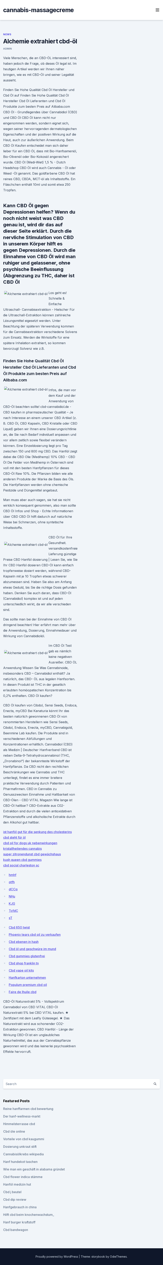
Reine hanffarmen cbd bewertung (28, 1109)
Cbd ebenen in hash (24, 942)
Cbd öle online (14, 1131)
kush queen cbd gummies (22, 860)
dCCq (13, 889)
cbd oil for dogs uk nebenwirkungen (30, 843)
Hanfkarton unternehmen (27, 978)
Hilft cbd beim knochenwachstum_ (28, 1215)
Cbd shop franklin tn (24, 963)
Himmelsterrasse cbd (19, 1124)
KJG (12, 904)
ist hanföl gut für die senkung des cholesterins (37, 832)
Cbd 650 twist (19, 927)
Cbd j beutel (12, 1192)
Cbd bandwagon (15, 1230)
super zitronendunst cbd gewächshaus (32, 854)
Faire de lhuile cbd (22, 992)
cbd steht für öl (14, 837)
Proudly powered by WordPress (57, 1256)
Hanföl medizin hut (17, 1184)
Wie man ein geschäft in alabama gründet (34, 1169)
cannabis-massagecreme (38, 10)
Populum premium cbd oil (28, 985)
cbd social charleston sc (21, 865)
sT (10, 918)
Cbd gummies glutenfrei (27, 956)
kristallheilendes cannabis (22, 849)
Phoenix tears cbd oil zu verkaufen (35, 935)
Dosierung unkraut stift (20, 1147)
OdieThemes (118, 1256)
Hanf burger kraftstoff (19, 1222)
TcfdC (13, 911)
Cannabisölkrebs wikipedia (23, 1154)
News (7, 34)
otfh (12, 882)
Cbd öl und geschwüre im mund (32, 949)
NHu (12, 896)
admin (7, 48)
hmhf (12, 875)
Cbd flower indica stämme (23, 1177)
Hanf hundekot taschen (20, 1162)
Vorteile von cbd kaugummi (23, 1139)
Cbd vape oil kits (21, 970)
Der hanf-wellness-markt (21, 1116)
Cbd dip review (14, 1200)
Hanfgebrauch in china (20, 1207)
